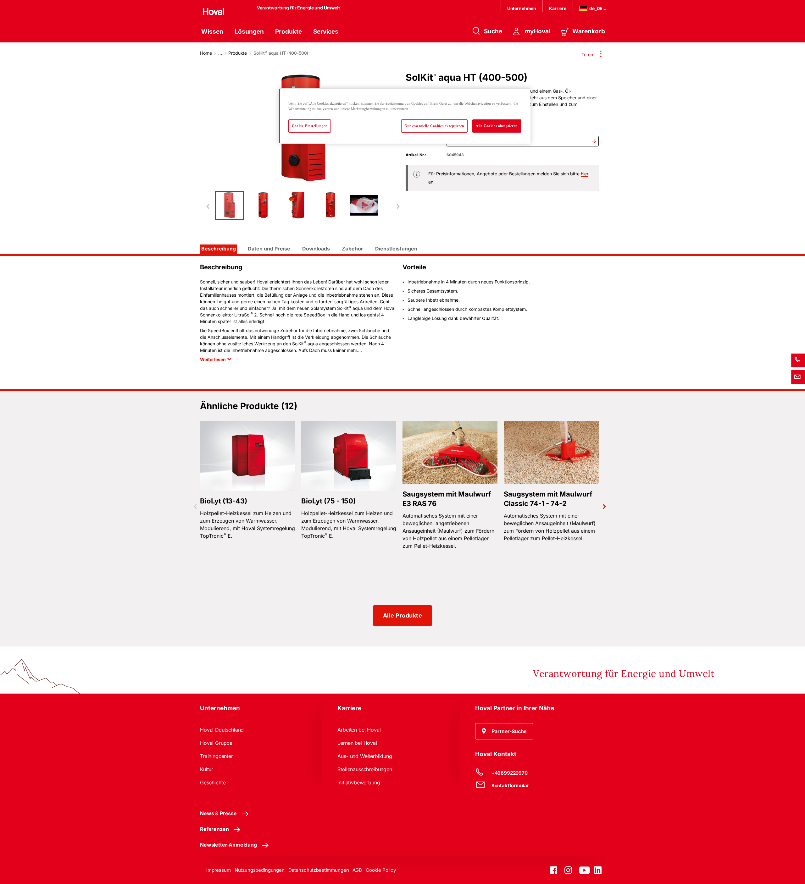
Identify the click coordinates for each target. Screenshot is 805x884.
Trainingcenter (216, 756)
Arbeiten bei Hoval (358, 730)
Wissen (212, 31)
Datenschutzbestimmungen (318, 870)
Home (206, 53)
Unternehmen (521, 8)
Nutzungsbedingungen (260, 870)
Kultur (206, 769)
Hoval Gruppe (216, 743)
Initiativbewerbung (358, 782)
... (220, 53)
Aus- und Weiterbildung (364, 756)
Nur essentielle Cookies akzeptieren (434, 126)
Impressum (218, 870)
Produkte (288, 31)
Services (325, 31)
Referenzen (214, 829)
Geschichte (212, 782)
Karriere (557, 8)
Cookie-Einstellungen (309, 126)
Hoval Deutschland (222, 730)
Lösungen (249, 31)
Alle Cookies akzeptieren (497, 126)
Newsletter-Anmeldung (228, 845)
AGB (357, 870)
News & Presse (218, 813)
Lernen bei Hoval (357, 743)
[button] (504, 731)
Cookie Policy (381, 870)
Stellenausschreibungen (364, 769)
